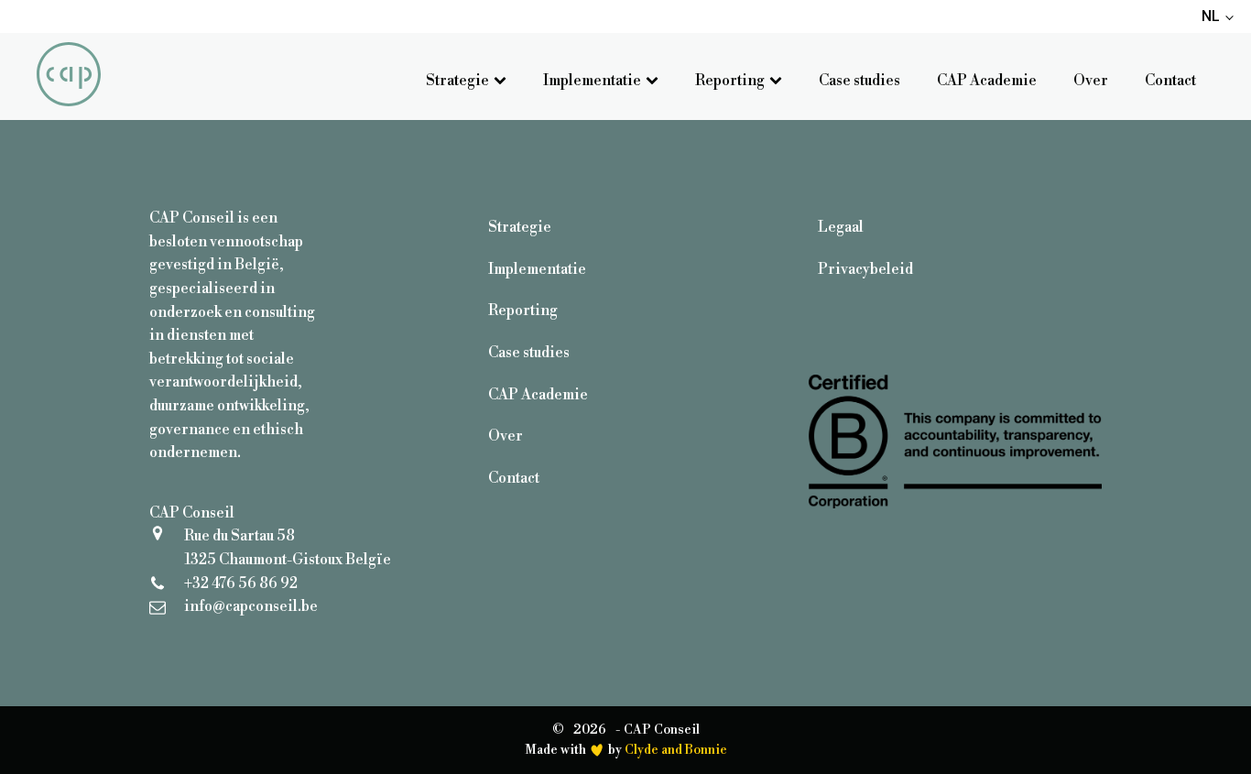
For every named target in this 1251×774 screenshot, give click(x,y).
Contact (1170, 80)
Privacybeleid (865, 269)
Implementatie (592, 80)
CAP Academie (987, 80)
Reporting (730, 80)
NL (1211, 16)
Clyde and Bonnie (676, 750)
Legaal (841, 227)
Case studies (859, 80)
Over (1090, 80)
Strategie (457, 80)
